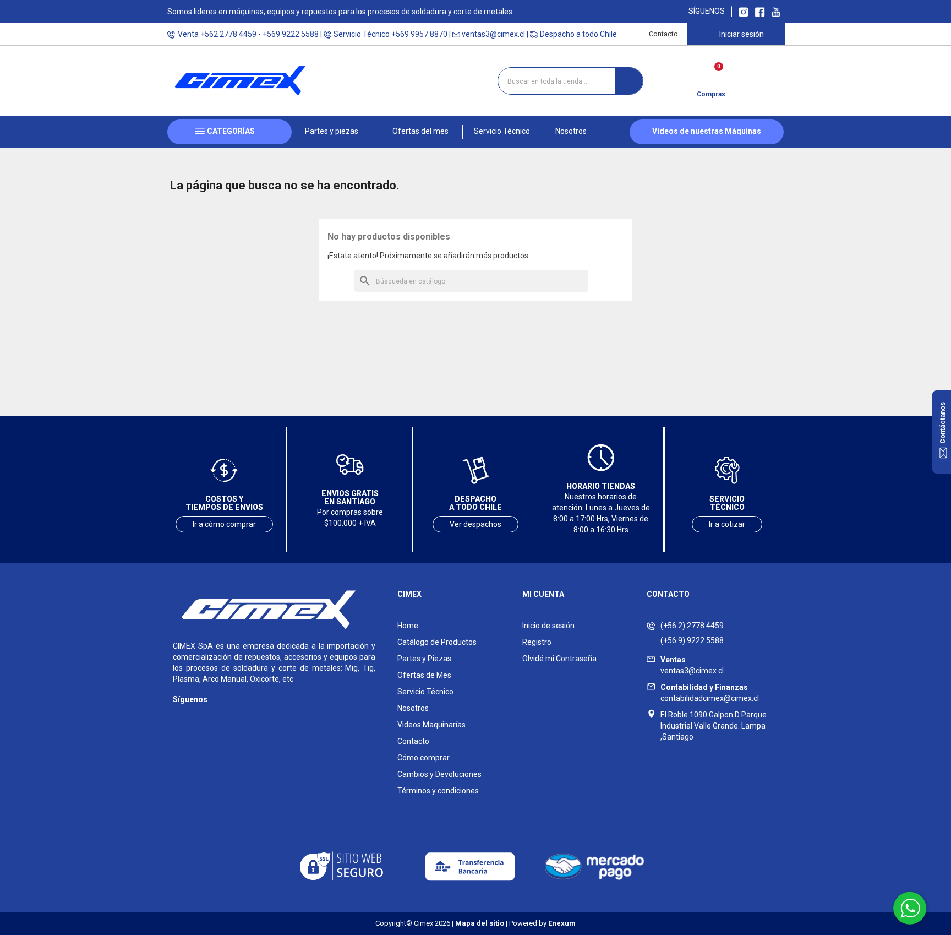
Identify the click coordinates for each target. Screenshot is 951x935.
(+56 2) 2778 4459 (692, 625)
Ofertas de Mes (424, 675)
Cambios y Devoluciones (439, 774)
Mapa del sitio (479, 923)
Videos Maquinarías (431, 724)
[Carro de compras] (711, 77)
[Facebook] (202, 715)
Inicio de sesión (548, 625)
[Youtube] (224, 715)
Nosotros (413, 708)
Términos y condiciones (438, 790)
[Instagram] (180, 715)
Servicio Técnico (425, 691)
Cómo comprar (423, 757)
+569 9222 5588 (291, 34)
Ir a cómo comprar (224, 524)
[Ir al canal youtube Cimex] (776, 11)
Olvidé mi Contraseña (559, 658)
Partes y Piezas (424, 658)
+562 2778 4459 (228, 34)
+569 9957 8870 (419, 34)
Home (407, 625)
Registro (536, 642)
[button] (336, 131)
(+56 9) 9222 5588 (692, 640)
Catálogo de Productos (437, 642)
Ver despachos (475, 524)
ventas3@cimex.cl (493, 34)
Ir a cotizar (727, 524)
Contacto (663, 34)
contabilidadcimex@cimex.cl (709, 693)
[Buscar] (629, 81)
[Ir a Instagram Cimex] (743, 11)
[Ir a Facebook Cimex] (760, 11)
